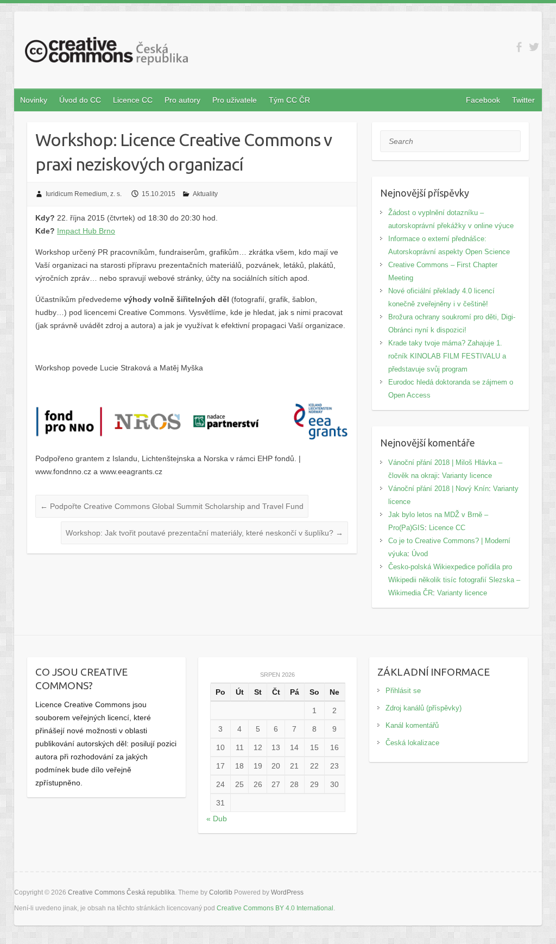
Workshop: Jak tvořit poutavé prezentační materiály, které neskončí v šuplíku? (204, 532)
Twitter (523, 100)
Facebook (483, 100)
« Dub (216, 818)
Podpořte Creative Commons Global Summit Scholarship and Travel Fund (172, 506)
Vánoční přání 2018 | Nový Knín (438, 488)
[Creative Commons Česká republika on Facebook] (518, 47)
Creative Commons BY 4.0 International (275, 908)
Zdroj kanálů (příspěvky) (424, 708)
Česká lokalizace (412, 743)
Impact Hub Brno (86, 230)
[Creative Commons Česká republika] (106, 53)
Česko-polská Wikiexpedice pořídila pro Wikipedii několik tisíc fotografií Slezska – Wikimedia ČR (454, 580)
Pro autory (182, 100)
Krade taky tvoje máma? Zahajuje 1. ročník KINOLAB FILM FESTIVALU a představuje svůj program (447, 356)
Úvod (420, 554)
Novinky (33, 100)
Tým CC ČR (289, 100)
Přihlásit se (403, 691)
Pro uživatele (234, 100)
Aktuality (205, 194)
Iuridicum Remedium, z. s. (84, 194)
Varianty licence (467, 475)
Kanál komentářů (412, 725)
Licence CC (133, 100)
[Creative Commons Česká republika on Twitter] (534, 47)
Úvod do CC (80, 100)
